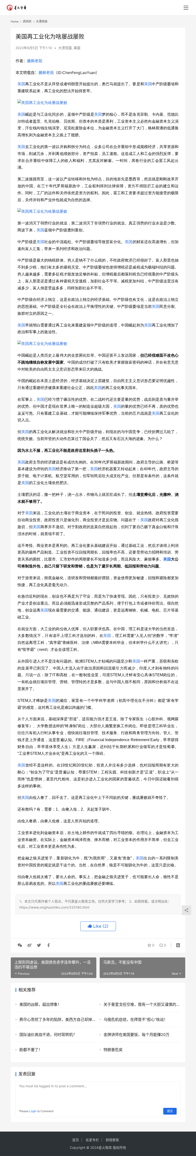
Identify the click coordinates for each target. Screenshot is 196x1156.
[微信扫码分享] (20, 945)
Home (15, 21)
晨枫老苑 (34, 60)
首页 (75, 1140)
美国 (77, 48)
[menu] (186, 7)
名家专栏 (92, 1140)
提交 (170, 1111)
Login (33, 1111)
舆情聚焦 (112, 1140)
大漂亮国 (65, 48)
